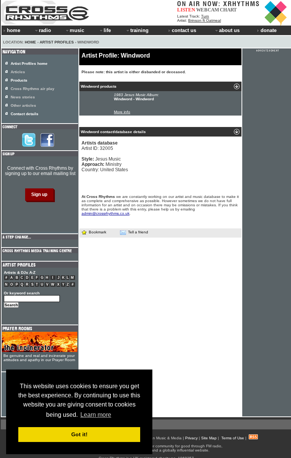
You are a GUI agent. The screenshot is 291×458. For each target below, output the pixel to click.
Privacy (191, 438)
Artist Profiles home (29, 63)
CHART (228, 10)
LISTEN (186, 10)
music (77, 30)
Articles (18, 72)
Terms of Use (232, 438)
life (107, 30)
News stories (23, 97)
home (13, 30)
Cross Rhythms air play (32, 89)
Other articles (23, 105)
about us (229, 30)
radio (45, 30)
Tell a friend (138, 232)
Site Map (209, 438)
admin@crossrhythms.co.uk (106, 213)
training (139, 30)
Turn (205, 16)
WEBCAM (207, 10)
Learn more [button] (95, 414)
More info (122, 112)
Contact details (24, 114)
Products (19, 80)
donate (269, 30)
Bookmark (97, 232)
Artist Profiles (57, 42)
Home (30, 42)
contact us (184, 30)
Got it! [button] (79, 434)
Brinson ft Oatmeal (204, 20)
